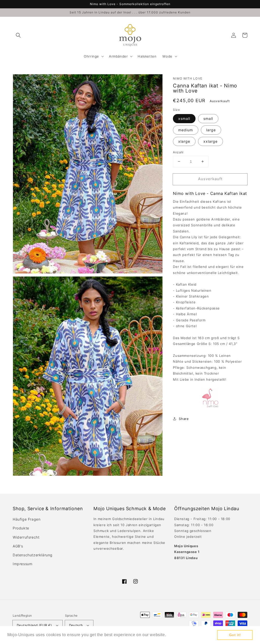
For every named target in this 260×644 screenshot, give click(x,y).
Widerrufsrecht (26, 537)
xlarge (184, 141)
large (211, 130)
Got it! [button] (235, 635)
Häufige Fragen (26, 519)
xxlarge (210, 141)
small (208, 118)
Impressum (22, 564)
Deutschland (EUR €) (34, 625)
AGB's (18, 546)
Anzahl (178, 152)
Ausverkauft (210, 178)
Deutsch (76, 625)
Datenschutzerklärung (33, 555)
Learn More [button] (179, 635)
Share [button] (184, 419)
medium (185, 130)
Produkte (21, 528)
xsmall (184, 118)
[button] (18, 35)
